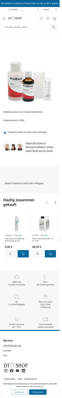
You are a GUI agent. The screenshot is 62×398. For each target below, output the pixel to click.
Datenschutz (30, 379)
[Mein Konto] (48, 18)
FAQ (5, 355)
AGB (19, 379)
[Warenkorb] (55, 18)
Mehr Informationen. (36, 386)
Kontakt (7, 350)
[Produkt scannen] (41, 18)
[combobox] (24, 9)
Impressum (9, 379)
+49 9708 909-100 (12, 345)
